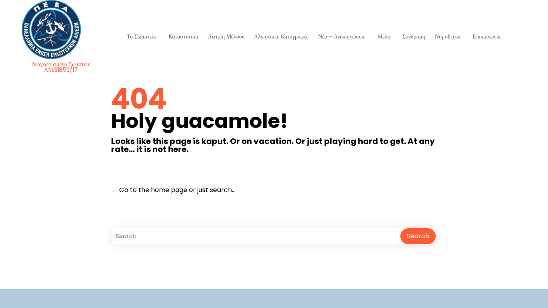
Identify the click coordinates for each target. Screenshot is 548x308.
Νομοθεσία (448, 36)
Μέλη (384, 36)
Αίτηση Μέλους (226, 36)
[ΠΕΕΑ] (61, 29)
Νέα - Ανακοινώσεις (341, 36)
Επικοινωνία (487, 36)
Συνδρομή (413, 36)
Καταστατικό (183, 36)
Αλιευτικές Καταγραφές (281, 36)
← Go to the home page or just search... (173, 190)
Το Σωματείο (141, 36)
